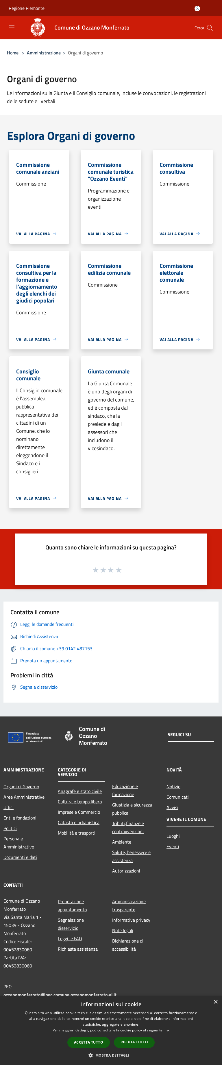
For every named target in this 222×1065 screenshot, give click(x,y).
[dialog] (111, 1030)
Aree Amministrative (24, 796)
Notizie (173, 786)
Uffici (8, 807)
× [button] (215, 1002)
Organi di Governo (21, 786)
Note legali (122, 930)
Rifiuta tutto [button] (134, 1042)
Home (12, 52)
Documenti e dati (20, 857)
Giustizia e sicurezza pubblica (132, 808)
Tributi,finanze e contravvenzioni (128, 827)
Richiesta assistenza (78, 948)
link (166, 1030)
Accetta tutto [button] (88, 1042)
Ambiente (121, 841)
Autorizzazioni (126, 870)
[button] (111, 1055)
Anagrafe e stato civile (80, 791)
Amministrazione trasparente (129, 905)
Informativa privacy (131, 919)
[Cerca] (209, 27)
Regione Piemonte (27, 8)
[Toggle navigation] (11, 27)
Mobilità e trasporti (76, 832)
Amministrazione (44, 52)
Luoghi (173, 836)
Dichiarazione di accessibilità (127, 944)
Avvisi (172, 807)
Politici (10, 828)
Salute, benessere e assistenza (131, 856)
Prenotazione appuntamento (72, 905)
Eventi (172, 846)
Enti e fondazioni (19, 817)
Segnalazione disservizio (71, 924)
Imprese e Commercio (79, 812)
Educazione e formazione (125, 790)
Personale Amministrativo (18, 842)
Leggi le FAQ (70, 938)
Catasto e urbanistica (78, 822)
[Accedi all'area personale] (197, 9)
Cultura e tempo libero (80, 801)
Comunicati (177, 796)
